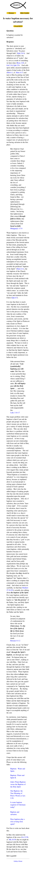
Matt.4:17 (19, 72)
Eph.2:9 (16, 65)
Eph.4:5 (14, 297)
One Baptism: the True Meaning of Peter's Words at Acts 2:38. (17, 794)
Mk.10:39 (12, 839)
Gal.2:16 (10, 65)
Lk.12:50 (25, 837)
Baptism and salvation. (14, 813)
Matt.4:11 (20, 269)
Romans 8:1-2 (15, 640)
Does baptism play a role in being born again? (17, 821)
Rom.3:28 (20, 63)
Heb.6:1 (10, 72)
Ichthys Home (18, 861)
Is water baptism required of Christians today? (18, 804)
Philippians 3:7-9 (16, 228)
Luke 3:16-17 (15, 412)
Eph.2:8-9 (20, 53)
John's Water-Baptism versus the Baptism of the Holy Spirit (18, 784)
